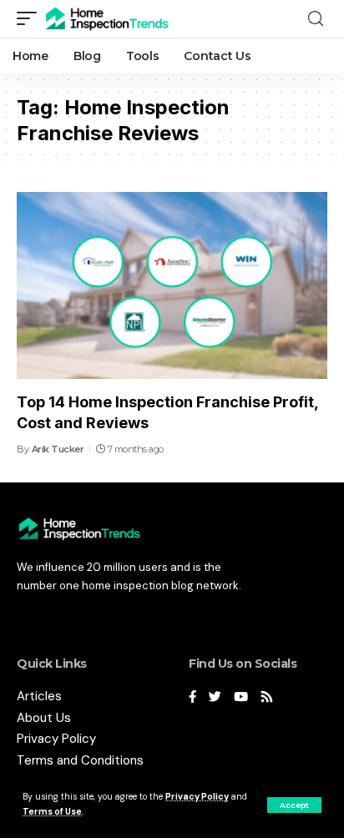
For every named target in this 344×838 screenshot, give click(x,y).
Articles (39, 696)
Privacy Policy (197, 796)
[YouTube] (241, 698)
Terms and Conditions (80, 760)
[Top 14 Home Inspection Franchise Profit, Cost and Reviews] (172, 285)
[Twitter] (215, 698)
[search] (315, 19)
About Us (44, 717)
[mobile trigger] (31, 19)
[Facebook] (192, 698)
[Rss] (267, 698)
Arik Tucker (58, 449)
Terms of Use (52, 811)
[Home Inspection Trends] (112, 19)
